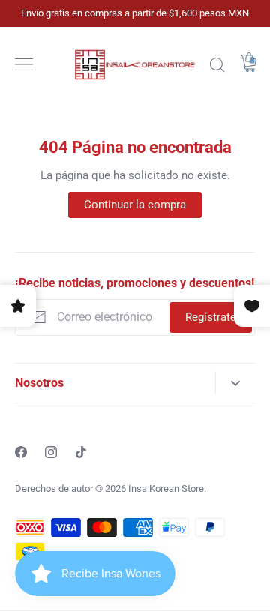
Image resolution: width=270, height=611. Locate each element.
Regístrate (210, 317)
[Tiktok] (81, 452)
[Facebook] (21, 452)
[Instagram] (51, 452)
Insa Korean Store (166, 488)
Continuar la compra (135, 204)
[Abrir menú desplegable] (235, 382)
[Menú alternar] (24, 64)
